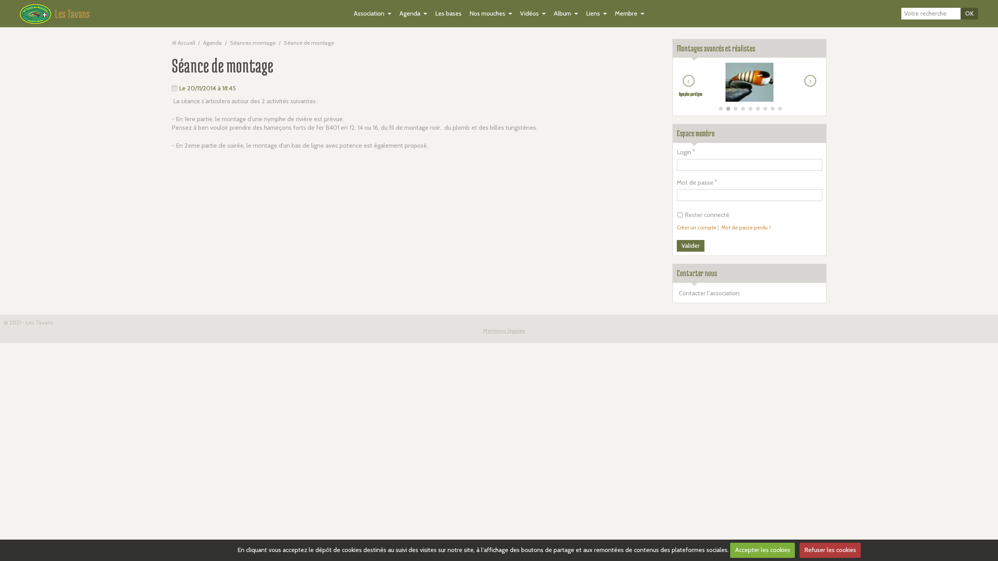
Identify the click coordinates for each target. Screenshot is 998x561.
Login (684, 152)
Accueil (186, 42)
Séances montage (253, 42)
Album (562, 13)
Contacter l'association (709, 293)
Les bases (448, 13)
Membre (626, 13)
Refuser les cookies (830, 550)
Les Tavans (72, 13)
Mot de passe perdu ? (746, 227)
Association (369, 13)
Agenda (409, 13)
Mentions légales (504, 330)
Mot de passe (695, 182)
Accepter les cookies (762, 550)
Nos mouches (487, 13)
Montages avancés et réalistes (716, 48)
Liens (593, 13)
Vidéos (529, 13)
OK (969, 13)
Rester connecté (707, 215)
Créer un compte (697, 227)
